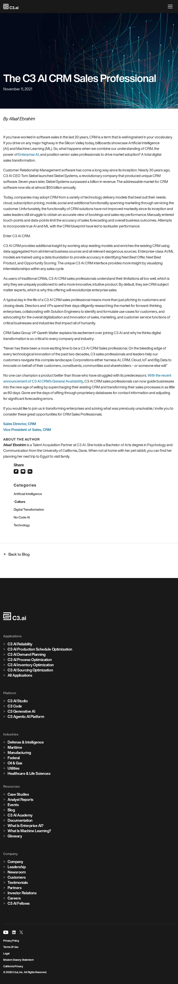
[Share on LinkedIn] (31, 471)
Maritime (15, 747)
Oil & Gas (15, 763)
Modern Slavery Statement (18, 959)
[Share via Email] (24, 471)
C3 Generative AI (21, 711)
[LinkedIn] (14, 932)
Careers (14, 898)
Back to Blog (19, 554)
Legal (6, 953)
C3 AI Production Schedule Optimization (40, 649)
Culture (20, 501)
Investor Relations (22, 893)
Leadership (17, 867)
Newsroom (17, 872)
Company (15, 861)
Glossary (15, 836)
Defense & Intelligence (26, 742)
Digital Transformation (29, 509)
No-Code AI (22, 517)
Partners (14, 888)
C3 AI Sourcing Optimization (30, 670)
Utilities (14, 768)
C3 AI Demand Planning (27, 654)
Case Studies (18, 794)
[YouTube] (5, 932)
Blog (11, 810)
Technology (22, 525)
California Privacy (13, 966)
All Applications (20, 675)
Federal (14, 758)
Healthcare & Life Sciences (29, 773)
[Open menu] (171, 6)
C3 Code (15, 706)
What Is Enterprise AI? (25, 825)
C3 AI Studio (18, 701)
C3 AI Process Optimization (30, 659)
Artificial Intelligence (28, 493)
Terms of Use (10, 947)
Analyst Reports (20, 799)
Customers (17, 877)
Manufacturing (19, 752)
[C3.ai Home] (10, 6)
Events (13, 805)
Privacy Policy (11, 940)
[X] (21, 932)
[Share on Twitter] (17, 471)
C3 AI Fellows (19, 903)
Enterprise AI (28, 154)
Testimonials (18, 882)
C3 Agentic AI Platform (26, 716)
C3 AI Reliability (20, 644)
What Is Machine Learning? (29, 831)
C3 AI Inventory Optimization (31, 665)
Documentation (20, 820)
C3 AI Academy (20, 815)
